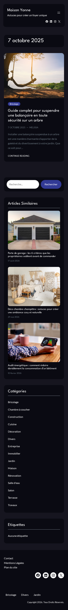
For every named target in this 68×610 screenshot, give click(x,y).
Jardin (11, 460)
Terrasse (12, 497)
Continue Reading (18, 156)
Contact (8, 558)
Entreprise (14, 446)
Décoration (14, 431)
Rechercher (51, 184)
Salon (11, 490)
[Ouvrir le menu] (59, 13)
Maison (12, 468)
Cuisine (12, 424)
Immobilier (14, 453)
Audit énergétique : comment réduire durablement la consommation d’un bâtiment (32, 367)
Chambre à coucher (19, 409)
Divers (11, 438)
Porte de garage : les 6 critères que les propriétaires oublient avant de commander (32, 255)
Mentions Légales (14, 562)
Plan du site (10, 567)
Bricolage (14, 104)
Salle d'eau (14, 482)
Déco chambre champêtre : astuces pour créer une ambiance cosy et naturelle (33, 311)
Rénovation (14, 475)
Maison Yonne (19, 10)
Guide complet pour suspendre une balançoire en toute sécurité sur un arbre (33, 115)
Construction (15, 416)
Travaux (12, 505)
